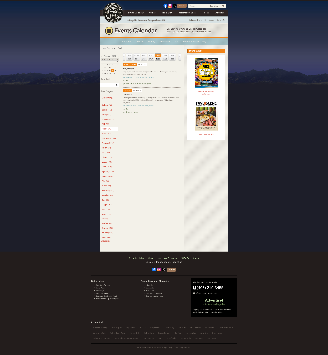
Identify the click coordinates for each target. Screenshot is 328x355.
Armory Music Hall (148, 338)
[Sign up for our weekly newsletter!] (171, 269)
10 (105, 67)
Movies (107, 162)
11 (107, 67)
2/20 (158, 57)
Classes (107, 110)
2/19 (151, 57)
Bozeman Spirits (116, 328)
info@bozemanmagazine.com (206, 293)
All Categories (105, 241)
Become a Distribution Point (106, 296)
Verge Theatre (130, 328)
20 (112, 70)
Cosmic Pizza (182, 328)
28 (115, 73)
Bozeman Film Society (100, 328)
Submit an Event (195, 20)
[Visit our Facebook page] (165, 5)
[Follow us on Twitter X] (175, 5)
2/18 (144, 57)
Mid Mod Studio (186, 338)
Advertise (220, 12)
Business (107, 105)
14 (115, 67)
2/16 (129, 57)
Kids (106, 152)
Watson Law (212, 338)
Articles (152, 12)
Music (140, 41)
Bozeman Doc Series (99, 333)
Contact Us (221, 20)
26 (110, 73)
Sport (106, 209)
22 (117, 70)
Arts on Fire (142, 328)
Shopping (107, 205)
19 (110, 70)
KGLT (160, 338)
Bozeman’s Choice (187, 12)
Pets (105, 181)
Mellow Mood (209, 328)
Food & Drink (167, 12)
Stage (106, 214)
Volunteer (107, 228)
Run (105, 200)
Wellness (107, 233)
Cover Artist (100, 288)
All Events (127, 41)
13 (112, 67)
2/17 (136, 57)
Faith (105, 124)
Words (106, 237)
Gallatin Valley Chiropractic (101, 338)
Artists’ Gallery (169, 328)
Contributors (209, 20)
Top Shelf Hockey (171, 338)
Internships (100, 290)
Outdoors (107, 176)
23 (102, 73)
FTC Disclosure (142, 347)
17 (105, 70)
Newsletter (182, 6)
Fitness (106, 133)
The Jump (178, 333)
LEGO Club (127, 94)
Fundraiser (108, 143)
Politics (106, 186)
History (106, 148)
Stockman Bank (149, 333)
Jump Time (204, 333)
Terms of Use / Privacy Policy (157, 347)
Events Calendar (136, 12)
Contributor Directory (154, 293)
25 (107, 73)
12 (110, 67)
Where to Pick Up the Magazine (107, 298)
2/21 (165, 57)
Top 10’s (205, 12)
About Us (149, 285)
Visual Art (107, 223)
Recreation (108, 190)
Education (165, 41)
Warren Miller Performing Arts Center (127, 338)
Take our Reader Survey (155, 296)
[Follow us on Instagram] (170, 5)
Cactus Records (217, 333)
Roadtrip (107, 195)
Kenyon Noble (135, 333)
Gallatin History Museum (118, 333)
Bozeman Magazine (113, 12)
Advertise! (214, 302)
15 (117, 67)
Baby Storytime (129, 69)
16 (102, 70)
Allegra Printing (155, 328)
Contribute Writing (103, 285)
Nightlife (108, 171)
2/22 (172, 57)
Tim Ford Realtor (195, 328)
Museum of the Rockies (225, 328)
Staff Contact (150, 290)
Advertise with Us (102, 293)
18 (107, 70)
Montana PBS (199, 338)
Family (151, 41)
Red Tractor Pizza (191, 333)
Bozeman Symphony (164, 333)
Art (176, 41)
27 (112, 73)
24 (105, 73)
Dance (106, 114)
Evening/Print (109, 98)
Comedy (105, 218)
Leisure (107, 157)
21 (115, 70)
